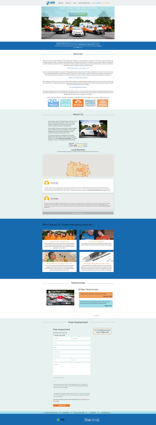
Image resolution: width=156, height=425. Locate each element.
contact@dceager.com (106, 412)
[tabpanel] (96, 303)
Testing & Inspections (84, 3)
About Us (68, 3)
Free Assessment (96, 3)
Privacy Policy (80, 399)
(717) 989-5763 (106, 3)
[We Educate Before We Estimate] (48, 2)
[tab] (97, 315)
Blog (74, 3)
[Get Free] (78, 14)
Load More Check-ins (77, 213)
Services (60, 3)
